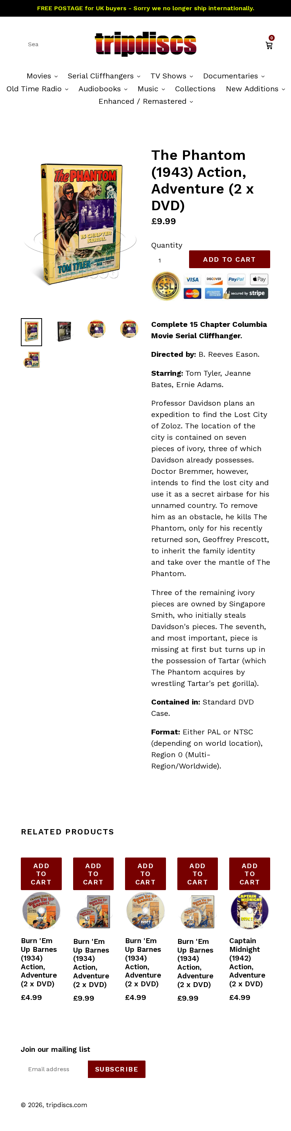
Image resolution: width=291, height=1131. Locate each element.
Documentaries (235, 75)
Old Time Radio (39, 88)
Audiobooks (104, 88)
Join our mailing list (55, 1049)
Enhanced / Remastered (148, 101)
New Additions (257, 88)
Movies (44, 75)
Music (153, 88)
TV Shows (173, 75)
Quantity (166, 245)
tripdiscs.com (67, 1105)
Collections (195, 88)
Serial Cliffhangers (106, 75)
